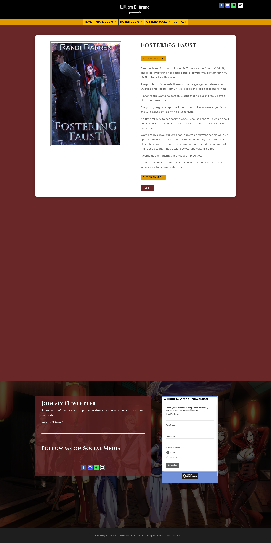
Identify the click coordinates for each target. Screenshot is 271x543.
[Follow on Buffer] (240, 5)
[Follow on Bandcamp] (233, 5)
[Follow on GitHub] (227, 5)
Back (147, 188)
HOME (88, 21)
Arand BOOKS (105, 21)
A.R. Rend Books (156, 21)
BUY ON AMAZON (153, 58)
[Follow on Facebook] (221, 5)
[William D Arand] (135, 9)
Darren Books (130, 21)
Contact (180, 21)
